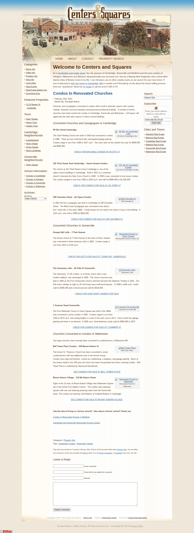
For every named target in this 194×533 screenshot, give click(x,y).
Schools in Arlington (34, 179)
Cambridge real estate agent (71, 73)
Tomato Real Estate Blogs (137, 518)
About (72, 58)
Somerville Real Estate (156, 148)
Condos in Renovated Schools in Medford (71, 417)
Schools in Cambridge (35, 176)
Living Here (31, 83)
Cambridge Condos (67, 444)
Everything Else (33, 93)
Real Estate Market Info (36, 90)
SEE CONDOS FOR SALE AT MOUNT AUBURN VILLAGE (97, 399)
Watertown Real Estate (156, 152)
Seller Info (30, 73)
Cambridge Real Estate (156, 141)
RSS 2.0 (85, 453)
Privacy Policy (136, 526)
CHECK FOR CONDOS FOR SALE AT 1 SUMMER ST (97, 327)
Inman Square (32, 147)
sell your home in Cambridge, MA (87, 83)
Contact (88, 58)
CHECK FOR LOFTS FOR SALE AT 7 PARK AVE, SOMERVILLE (97, 256)
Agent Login (87, 518)
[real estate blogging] (6, 532)
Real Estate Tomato (109, 518)
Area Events (31, 86)
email (88, 86)
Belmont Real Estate (155, 138)
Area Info (30, 80)
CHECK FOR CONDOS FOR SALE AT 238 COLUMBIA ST (97, 219)
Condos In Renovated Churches (82, 93)
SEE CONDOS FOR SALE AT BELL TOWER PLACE (97, 372)
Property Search (111, 58)
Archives (28, 196)
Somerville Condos (84, 444)
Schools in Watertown (35, 186)
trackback (118, 453)
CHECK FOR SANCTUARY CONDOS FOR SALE (97, 294)
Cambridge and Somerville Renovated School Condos (76, 423)
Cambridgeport (32, 140)
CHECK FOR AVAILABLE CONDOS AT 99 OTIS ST (97, 152)
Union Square (32, 165)
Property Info (31, 76)
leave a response (105, 453)
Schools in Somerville (35, 183)
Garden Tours (32, 126)
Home (59, 58)
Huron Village (32, 144)
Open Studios (32, 119)
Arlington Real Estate (155, 134)
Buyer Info (30, 69)
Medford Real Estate (155, 145)
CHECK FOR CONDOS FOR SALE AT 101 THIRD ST (97, 185)
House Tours (31, 122)
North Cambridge (33, 150)
